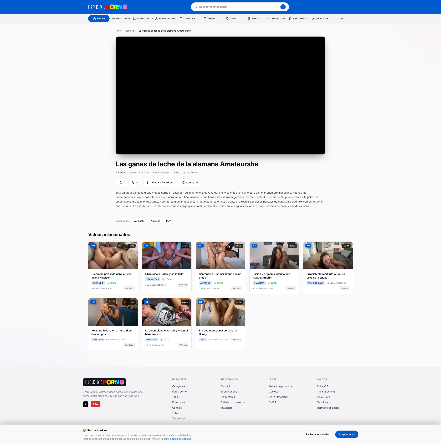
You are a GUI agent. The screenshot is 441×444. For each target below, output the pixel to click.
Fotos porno (179, 391)
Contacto (226, 386)
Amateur (155, 221)
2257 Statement (278, 396)
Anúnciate (226, 407)
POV (168, 221)
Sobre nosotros (229, 391)
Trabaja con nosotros (232, 402)
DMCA (272, 402)
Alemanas (130, 30)
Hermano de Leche (328, 407)
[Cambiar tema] (342, 18)
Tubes (176, 412)
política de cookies (180, 438)
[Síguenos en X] (86, 404)
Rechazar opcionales (318, 434)
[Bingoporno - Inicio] (104, 382)
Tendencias (179, 418)
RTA (95, 404)
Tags (175, 396)
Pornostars (178, 402)
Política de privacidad (281, 386)
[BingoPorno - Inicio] (107, 6)
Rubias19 (322, 386)
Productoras (227, 396)
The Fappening (326, 391)
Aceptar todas (347, 434)
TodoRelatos (324, 402)
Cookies (273, 391)
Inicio (119, 30)
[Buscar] (283, 6)
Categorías (178, 386)
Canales (177, 407)
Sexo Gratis (323, 396)
